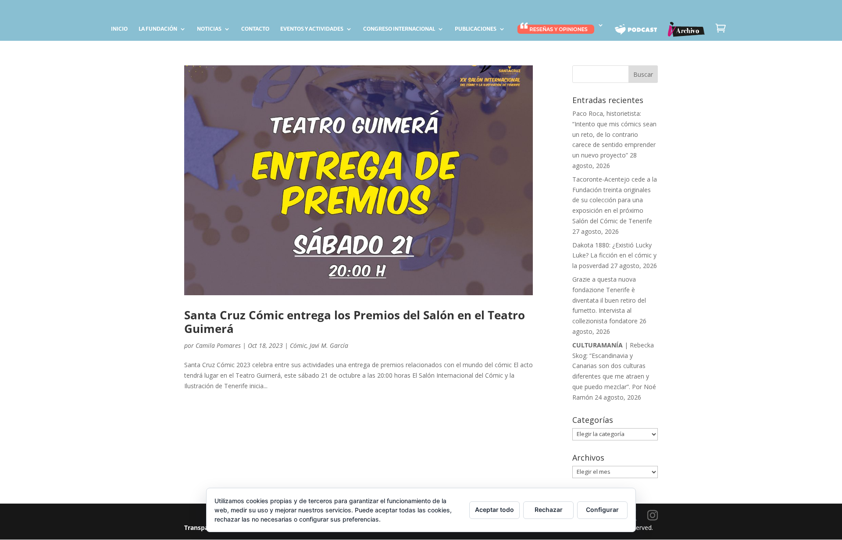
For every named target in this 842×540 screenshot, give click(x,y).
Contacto (255, 29)
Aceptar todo (494, 509)
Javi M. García (329, 345)
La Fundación (158, 29)
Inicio (119, 29)
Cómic (298, 345)
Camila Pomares (218, 345)
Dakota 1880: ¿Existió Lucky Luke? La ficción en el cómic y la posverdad (614, 255)
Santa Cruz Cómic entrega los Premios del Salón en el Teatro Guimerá (354, 321)
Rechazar (549, 509)
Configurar (602, 509)
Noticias (209, 29)
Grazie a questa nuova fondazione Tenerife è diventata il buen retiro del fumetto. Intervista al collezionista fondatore (609, 300)
